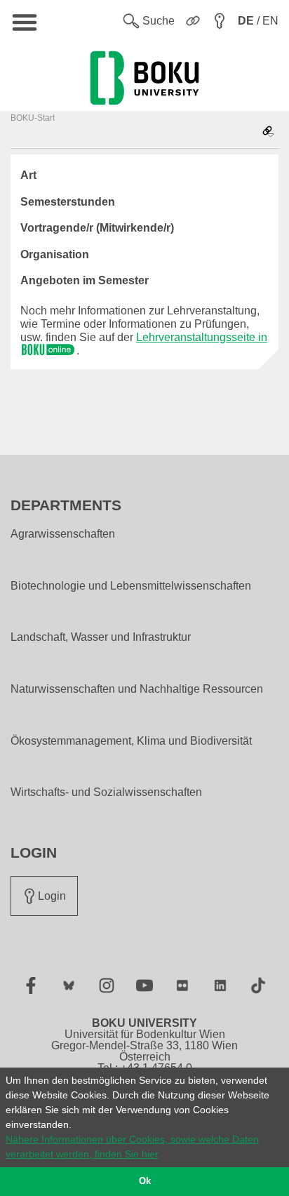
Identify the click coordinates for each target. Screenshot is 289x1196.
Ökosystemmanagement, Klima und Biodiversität (131, 741)
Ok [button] (145, 1181)
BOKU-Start (33, 118)
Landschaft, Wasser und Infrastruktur (101, 637)
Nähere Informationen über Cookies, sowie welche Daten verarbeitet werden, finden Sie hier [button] (132, 1147)
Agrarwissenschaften (63, 534)
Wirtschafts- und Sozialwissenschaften (106, 792)
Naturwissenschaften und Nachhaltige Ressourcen (137, 689)
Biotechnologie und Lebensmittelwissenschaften (131, 586)
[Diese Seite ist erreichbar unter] (267, 132)
